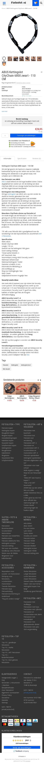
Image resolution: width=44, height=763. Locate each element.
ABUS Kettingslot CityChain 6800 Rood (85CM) (22, 399)
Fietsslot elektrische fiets (11, 541)
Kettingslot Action (30, 548)
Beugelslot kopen (8, 433)
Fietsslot (5, 365)
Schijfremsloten (7, 460)
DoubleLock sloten (30, 536)
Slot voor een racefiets (10, 548)
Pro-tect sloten (29, 528)
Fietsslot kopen (7, 428)
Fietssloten (6, 526)
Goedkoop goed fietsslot (33, 591)
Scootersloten (7, 531)
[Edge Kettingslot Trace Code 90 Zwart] (9, 388)
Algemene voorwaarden (10, 693)
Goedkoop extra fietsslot (11, 551)
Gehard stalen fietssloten (33, 581)
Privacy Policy (7, 695)
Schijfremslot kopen (9, 445)
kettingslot (12, 194)
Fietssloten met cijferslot (33, 609)
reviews (27, 761)
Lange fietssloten (30, 574)
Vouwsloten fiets (8, 458)
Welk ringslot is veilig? (31, 470)
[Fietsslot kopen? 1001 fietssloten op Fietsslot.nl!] (18, 2)
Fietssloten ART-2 (30, 443)
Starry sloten (28, 533)
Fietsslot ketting (7, 546)
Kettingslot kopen (8, 430)
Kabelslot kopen (7, 440)
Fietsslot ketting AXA (31, 553)
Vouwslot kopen (7, 443)
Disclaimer (5, 698)
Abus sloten (28, 526)
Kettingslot (14, 365)
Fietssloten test (29, 435)
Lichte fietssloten (30, 576)
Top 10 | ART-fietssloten (11, 652)
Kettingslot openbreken (32, 458)
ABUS (4, 182)
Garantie (5, 700)
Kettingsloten (6, 448)
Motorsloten (6, 533)
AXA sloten (28, 523)
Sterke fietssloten (30, 571)
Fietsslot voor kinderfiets (11, 536)
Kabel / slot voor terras (32, 584)
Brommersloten (7, 528)
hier (28, 355)
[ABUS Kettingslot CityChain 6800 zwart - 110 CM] (23, 34)
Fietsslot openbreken (31, 455)
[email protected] (30, 693)
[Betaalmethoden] (5, 720)
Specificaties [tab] (22, 158)
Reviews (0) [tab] (36, 158)
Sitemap (5, 703)
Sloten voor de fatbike (10, 553)
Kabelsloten (6, 453)
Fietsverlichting (7, 591)
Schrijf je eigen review (23, 83)
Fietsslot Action (29, 538)
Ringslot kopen (7, 435)
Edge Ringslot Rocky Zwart (34, 397)
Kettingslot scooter (9, 543)
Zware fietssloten (30, 579)
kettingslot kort (26, 365)
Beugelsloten (6, 450)
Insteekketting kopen (9, 438)
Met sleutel (6, 369)
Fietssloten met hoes (31, 607)
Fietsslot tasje (7, 589)
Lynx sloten (28, 531)
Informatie (9, 406)
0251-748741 (6, 707)
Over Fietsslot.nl (7, 690)
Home (3, 8)
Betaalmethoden (8, 688)
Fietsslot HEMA (29, 541)
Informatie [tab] (7, 158)
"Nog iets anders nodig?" (11, 599)
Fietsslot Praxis (29, 543)
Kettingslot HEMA (30, 551)
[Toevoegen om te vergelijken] (41, 72)
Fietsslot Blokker (30, 546)
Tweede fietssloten (9, 586)
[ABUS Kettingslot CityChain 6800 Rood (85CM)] (22, 388)
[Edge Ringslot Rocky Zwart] (34, 388)
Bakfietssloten (7, 538)
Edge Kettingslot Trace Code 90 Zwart (10, 399)
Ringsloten (5, 455)
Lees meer (4, 111)
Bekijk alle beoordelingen (22, 748)
